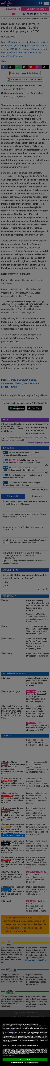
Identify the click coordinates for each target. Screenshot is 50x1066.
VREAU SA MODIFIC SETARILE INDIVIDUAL (25, 1062)
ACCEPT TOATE (25, 1059)
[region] (25, 1041)
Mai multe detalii (10, 1029)
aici (42, 1036)
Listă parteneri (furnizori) (8, 1055)
